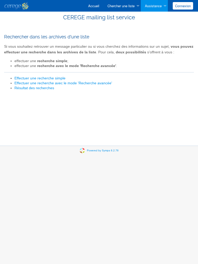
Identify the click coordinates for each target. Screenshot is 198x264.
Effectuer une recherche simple (39, 78)
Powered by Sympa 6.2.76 (103, 150)
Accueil (93, 5)
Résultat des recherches (34, 88)
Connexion (183, 5)
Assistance (153, 5)
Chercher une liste (121, 5)
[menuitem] (93, 6)
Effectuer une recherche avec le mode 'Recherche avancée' (63, 83)
